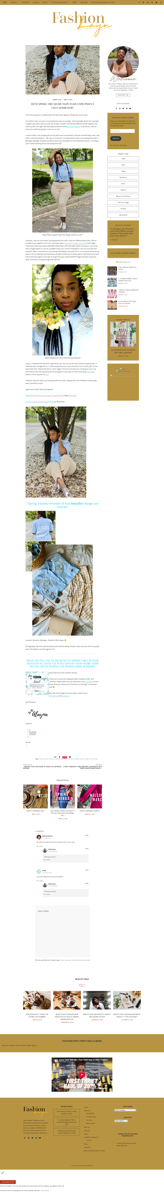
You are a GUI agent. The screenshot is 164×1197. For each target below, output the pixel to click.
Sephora (123, 190)
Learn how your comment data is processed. (75, 960)
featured (58, 759)
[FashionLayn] (82, 23)
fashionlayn (52, 849)
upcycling (90, 372)
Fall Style (89, 1120)
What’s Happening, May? (35, 811)
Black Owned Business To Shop (102, 2)
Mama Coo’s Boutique (123, 196)
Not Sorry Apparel (73, 127)
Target (87, 759)
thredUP (123, 209)
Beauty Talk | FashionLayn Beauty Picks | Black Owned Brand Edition (67, 1016)
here (47, 375)
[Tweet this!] (70, 757)
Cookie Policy (44, 1190)
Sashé (44, 870)
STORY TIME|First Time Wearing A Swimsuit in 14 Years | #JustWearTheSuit (82, 767)
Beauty (82, 985)
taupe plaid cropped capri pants (75, 243)
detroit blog (48, 759)
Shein (123, 184)
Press (75, 2)
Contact (88, 1140)
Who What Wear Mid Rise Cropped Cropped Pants (44, 396)
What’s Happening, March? (90, 811)
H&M (123, 159)
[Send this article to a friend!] (55, 757)
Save (65, 757)
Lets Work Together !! (59, 2)
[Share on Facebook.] (59, 757)
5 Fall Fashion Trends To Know (67, 1111)
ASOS (123, 165)
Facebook (54, 696)
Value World (123, 215)
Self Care (25, 2)
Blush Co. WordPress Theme (77, 1165)
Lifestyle (36, 2)
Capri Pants (42, 759)
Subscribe (84, 2)
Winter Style (90, 1123)
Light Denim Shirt (65, 759)
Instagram (65, 696)
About (45, 2)
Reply (87, 835)
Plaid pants (82, 759)
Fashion (13, 2)
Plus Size (72, 396)
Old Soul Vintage (123, 202)
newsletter (88, 682)
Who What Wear (93, 759)
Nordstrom (123, 177)
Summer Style (91, 1117)
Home (5, 2)
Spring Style (57, 100)
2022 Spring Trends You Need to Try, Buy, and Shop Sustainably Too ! (62, 813)
